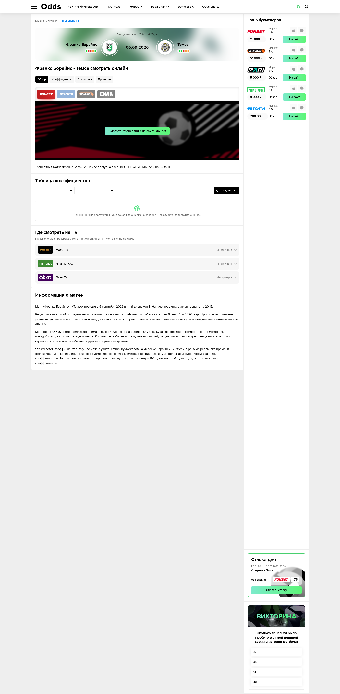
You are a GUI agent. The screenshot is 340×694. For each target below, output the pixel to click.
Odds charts (210, 7)
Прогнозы (113, 7)
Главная (40, 20)
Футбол (53, 20)
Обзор (42, 79)
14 (254, 672)
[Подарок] (298, 6)
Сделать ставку (276, 590)
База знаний (160, 7)
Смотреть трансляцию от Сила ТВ (106, 94)
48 (255, 682)
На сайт (294, 39)
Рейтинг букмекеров (83, 7)
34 (255, 662)
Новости (136, 7)
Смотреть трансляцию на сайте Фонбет (137, 131)
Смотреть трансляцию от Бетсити (66, 94)
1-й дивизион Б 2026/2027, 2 (137, 34)
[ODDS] (51, 6)
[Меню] (34, 7)
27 (254, 651)
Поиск (306, 6)
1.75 (295, 580)
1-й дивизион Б (69, 20)
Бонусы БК (186, 7)
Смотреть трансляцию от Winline (86, 94)
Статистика (85, 79)
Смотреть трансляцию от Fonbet (46, 94)
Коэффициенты (62, 79)
